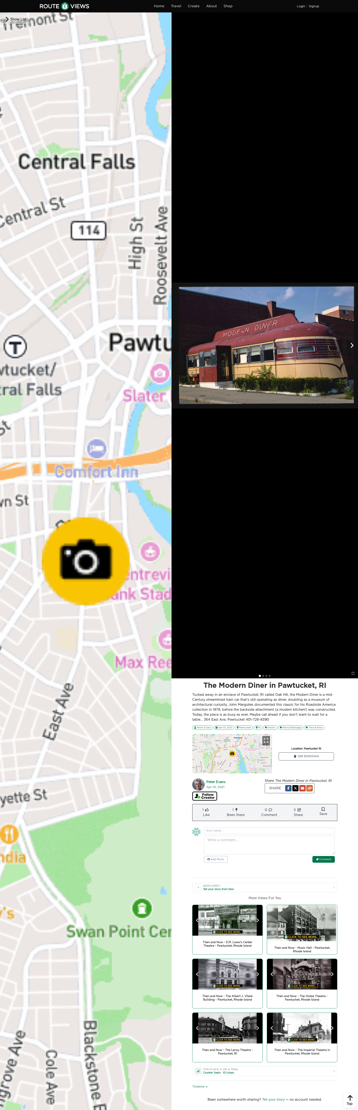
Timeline (198, 1086)
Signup (314, 6)
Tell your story (273, 1099)
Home (159, 6)
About (211, 6)
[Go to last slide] (197, 920)
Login (301, 6)
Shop (228, 6)
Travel (176, 6)
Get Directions (308, 756)
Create (194, 6)
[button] (288, 788)
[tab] (260, 676)
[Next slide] (351, 345)
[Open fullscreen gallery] (353, 673)
